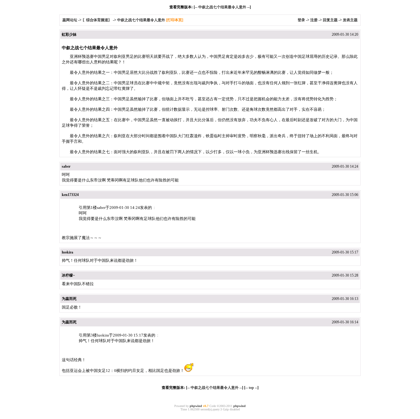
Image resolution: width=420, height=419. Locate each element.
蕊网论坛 (69, 20)
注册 (314, 20)
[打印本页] (174, 20)
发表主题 (350, 20)
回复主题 (330, 20)
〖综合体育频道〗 (97, 20)
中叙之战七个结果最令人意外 (222, 7)
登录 (301, 20)
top (251, 387)
